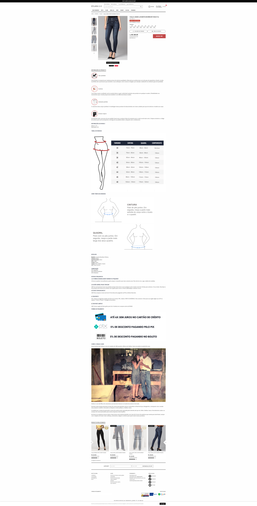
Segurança (112, 476)
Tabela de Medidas (157, 31)
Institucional (94, 473)
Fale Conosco (114, 4)
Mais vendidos (95, 10)
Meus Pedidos (107, 4)
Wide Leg (112, 10)
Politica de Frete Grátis (115, 482)
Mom (117, 10)
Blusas (127, 10)
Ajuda (111, 473)
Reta (102, 10)
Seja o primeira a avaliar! (135, 22)
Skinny (122, 10)
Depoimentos (94, 478)
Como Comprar (113, 479)
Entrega (112, 480)
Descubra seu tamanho (139, 31)
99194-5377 (122, 4)
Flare (106, 10)
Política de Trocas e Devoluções (117, 475)
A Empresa (93, 475)
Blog (92, 479)
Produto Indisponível (119, 438)
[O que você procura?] (141, 6)
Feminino (133, 10)
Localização (93, 476)
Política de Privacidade (115, 478)
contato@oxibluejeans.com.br (136, 480)
